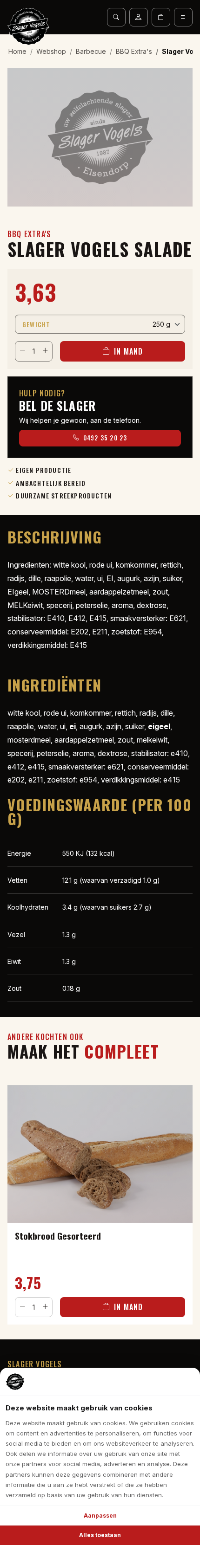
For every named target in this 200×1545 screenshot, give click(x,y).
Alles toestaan (100, 1535)
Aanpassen (100, 1515)
